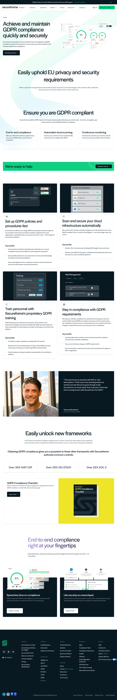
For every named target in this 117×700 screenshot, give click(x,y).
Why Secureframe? (27, 656)
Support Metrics (103, 656)
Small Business (45, 645)
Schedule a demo (104, 651)
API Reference (83, 664)
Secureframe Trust (27, 653)
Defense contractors (47, 651)
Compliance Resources (86, 651)
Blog (80, 645)
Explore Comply (14, 611)
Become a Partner (66, 654)
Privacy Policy (89, 695)
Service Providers (65, 651)
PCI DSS (43, 672)
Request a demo (105, 7)
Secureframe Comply (28, 645)
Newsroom (63, 672)
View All (43, 680)
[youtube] (13, 652)
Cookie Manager (110, 695)
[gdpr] (15, 694)
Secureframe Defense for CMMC (28, 649)
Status (100, 654)
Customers (63, 675)
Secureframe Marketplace (25, 665)
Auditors (62, 648)
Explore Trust (70, 611)
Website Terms (99, 695)
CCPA (42, 675)
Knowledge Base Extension (84, 660)
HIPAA (43, 669)
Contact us (102, 648)
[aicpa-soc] (4, 694)
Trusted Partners (65, 645)
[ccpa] (12, 694)
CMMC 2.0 (44, 660)
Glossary (82, 656)
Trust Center (64, 678)
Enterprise (44, 648)
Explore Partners (65, 656)
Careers (66, 669)
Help (99, 645)
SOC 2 (43, 663)
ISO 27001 (44, 666)
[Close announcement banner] (111, 2)
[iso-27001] (8, 694)
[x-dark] (8, 652)
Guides (81, 654)
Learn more (12, 494)
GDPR (42, 678)
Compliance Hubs (85, 648)
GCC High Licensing (85, 667)
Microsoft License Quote (87, 670)
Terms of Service (78, 695)
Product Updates (26, 659)
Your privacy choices (105, 659)
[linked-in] (4, 652)
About (62, 666)
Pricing (23, 662)
